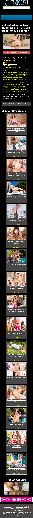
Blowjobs (5, 96)
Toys (14, 98)
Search (27, 8)
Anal (12, 95)
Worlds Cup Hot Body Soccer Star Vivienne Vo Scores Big (16, 355)
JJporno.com (7, 507)
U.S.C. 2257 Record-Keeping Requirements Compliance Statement (17, 513)
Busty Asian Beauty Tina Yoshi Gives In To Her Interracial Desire (16, 310)
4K (10, 95)
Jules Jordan (13, 64)
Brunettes (11, 96)
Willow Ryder (6, 64)
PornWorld (12, 508)
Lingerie (5, 98)
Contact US (19, 507)
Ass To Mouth (18, 95)
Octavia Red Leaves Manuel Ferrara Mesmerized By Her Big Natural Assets (16, 129)
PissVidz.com (17, 510)
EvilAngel (18, 508)
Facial (27, 96)
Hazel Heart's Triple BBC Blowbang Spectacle (16, 242)
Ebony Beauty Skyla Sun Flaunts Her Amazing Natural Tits (16, 423)
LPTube (24, 508)
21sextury (5, 508)
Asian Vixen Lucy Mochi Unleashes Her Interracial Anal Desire (16, 265)
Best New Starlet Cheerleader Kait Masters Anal (16, 197)
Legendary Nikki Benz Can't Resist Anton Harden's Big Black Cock (16, 333)
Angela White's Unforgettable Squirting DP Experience (16, 287)
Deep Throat (17, 96)
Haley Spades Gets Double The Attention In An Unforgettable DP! (16, 174)
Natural (10, 98)
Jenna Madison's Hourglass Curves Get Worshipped (16, 378)
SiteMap (26, 507)
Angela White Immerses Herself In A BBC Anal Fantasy (16, 446)
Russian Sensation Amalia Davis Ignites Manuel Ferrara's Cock (16, 219)
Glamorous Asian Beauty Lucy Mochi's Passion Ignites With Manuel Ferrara (16, 469)
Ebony (23, 96)
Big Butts (24, 95)
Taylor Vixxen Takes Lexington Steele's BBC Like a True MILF (16, 151)
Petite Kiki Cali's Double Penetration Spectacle (16, 400)
